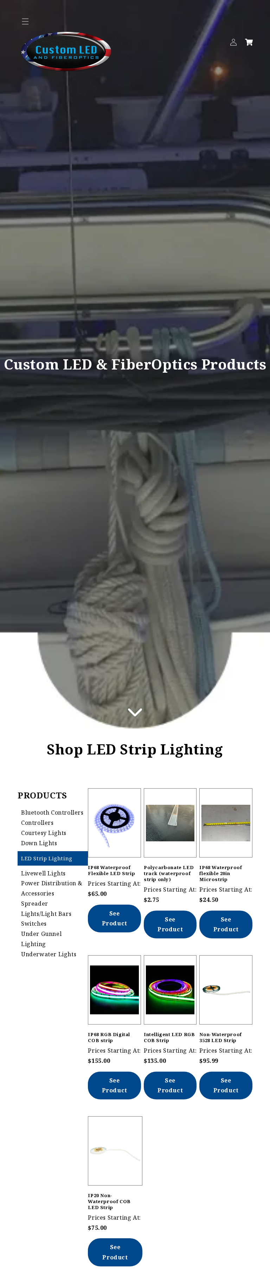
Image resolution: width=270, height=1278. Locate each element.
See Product (114, 918)
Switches (34, 923)
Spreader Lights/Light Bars (46, 909)
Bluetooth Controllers (52, 812)
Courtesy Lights (43, 833)
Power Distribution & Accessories (52, 888)
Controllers (37, 823)
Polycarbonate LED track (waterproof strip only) (169, 873)
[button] (25, 21)
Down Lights (39, 843)
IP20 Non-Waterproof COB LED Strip (109, 1201)
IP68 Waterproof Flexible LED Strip (111, 870)
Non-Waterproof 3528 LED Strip (220, 1037)
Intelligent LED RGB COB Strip (169, 1037)
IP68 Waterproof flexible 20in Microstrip (220, 873)
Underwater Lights (48, 954)
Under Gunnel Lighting (41, 939)
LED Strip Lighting (46, 858)
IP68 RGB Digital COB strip (109, 1037)
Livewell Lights (43, 873)
